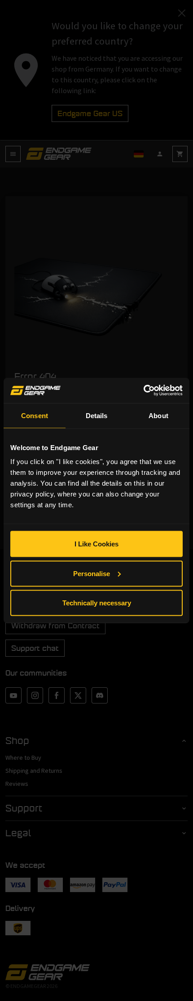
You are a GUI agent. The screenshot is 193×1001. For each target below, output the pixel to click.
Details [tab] (97, 415)
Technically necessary (96, 603)
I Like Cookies (96, 544)
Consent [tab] (34, 415)
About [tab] (158, 415)
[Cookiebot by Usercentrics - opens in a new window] (143, 391)
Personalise (91, 573)
